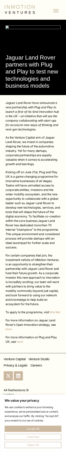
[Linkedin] (18, 376)
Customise (33, 436)
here (9, 329)
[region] (33, 423)
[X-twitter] (8, 376)
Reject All (33, 444)
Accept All (33, 428)
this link (55, 312)
